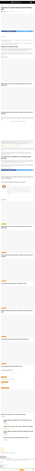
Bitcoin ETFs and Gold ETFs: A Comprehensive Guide (13, 414)
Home (2, 5)
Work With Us (2, 449)
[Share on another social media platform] (33, 31)
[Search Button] (33, 2)
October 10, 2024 (3, 115)
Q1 (8, 168)
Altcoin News (4, 336)
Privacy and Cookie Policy (15, 469)
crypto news (5, 168)
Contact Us (2, 448)
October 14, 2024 (3, 229)
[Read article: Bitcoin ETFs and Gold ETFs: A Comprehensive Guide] (17, 401)
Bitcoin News (13, 11)
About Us (1, 447)
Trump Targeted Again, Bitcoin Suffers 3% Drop (11, 366)
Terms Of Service (2, 451)
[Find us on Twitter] (2, 455)
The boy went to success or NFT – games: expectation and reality (18, 426)
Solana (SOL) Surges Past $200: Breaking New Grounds (16, 437)
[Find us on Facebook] (1, 384)
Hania (5, 11)
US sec (11, 168)
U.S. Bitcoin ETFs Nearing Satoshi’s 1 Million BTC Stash (13, 283)
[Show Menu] (1, 2)
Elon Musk (13, 153)
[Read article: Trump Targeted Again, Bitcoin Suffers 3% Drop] (17, 353)
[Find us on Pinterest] (6, 384)
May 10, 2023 (9, 11)
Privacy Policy (2, 450)
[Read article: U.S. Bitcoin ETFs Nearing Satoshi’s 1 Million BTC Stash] (17, 270)
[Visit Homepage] (16, 2)
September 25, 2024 (4, 313)
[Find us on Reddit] (4, 384)
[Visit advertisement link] (17, 373)
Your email (1, 462)
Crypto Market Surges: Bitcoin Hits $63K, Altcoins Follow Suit (15, 339)
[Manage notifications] (33, 469)
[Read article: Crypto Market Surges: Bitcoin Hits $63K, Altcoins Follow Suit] (17, 326)
